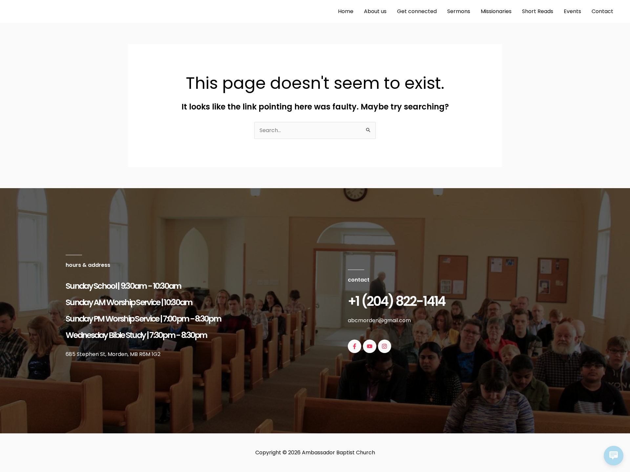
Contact (602, 11)
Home (345, 11)
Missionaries (496, 11)
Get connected (417, 11)
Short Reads (537, 11)
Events (572, 11)
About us (375, 11)
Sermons (458, 11)
